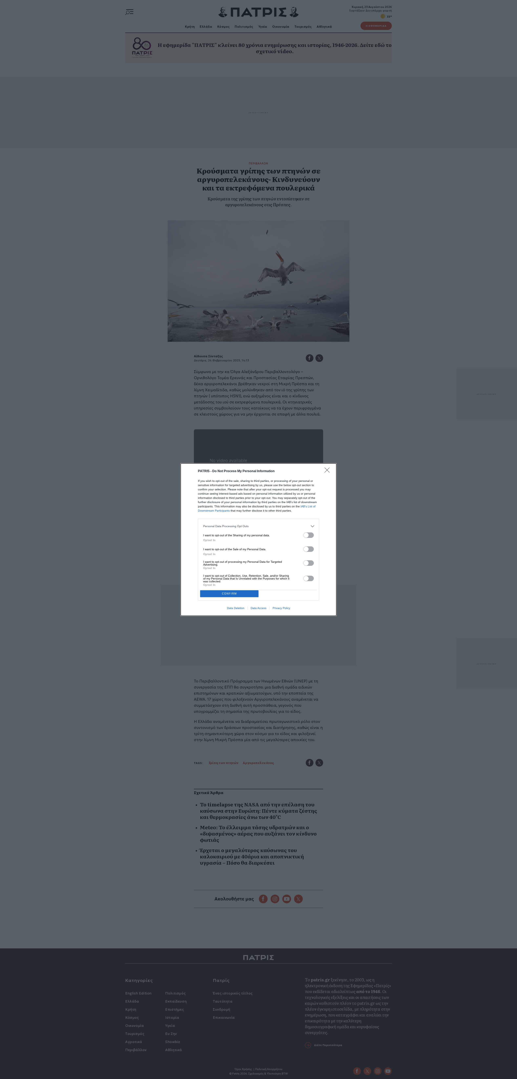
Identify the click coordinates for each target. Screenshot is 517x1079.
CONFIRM (229, 593)
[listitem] (258, 526)
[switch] (308, 535)
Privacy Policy (281, 608)
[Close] (328, 471)
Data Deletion (235, 608)
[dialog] (258, 539)
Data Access (258, 608)
